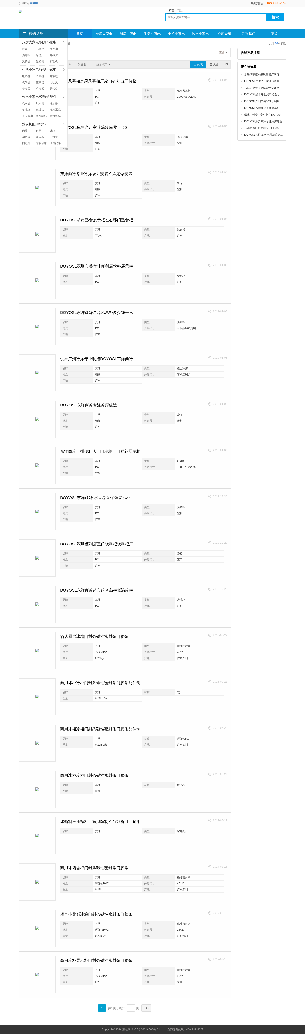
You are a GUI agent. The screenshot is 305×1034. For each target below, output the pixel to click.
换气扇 (54, 49)
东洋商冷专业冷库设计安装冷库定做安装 (96, 173)
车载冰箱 (41, 143)
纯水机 (40, 103)
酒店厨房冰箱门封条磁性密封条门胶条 (94, 636)
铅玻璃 (40, 137)
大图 (216, 64)
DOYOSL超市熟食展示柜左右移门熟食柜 (96, 220)
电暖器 (26, 76)
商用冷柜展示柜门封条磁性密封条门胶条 (96, 960)
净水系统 (55, 109)
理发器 (40, 88)
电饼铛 (40, 49)
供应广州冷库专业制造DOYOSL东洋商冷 (96, 359)
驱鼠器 (40, 82)
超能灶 (40, 55)
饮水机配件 (55, 116)
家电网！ (35, 3)
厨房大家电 (104, 34)
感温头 (40, 109)
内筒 (24, 130)
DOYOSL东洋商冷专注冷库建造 (88, 405)
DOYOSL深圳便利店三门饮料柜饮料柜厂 (96, 544)
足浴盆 (54, 88)
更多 (222, 52)
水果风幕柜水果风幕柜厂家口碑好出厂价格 (98, 81)
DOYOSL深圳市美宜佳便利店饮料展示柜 (96, 266)
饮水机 (26, 103)
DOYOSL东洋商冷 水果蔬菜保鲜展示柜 (95, 497)
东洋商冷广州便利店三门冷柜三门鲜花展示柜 (100, 451)
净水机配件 (41, 116)
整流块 (26, 109)
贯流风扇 (27, 116)
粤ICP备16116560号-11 (145, 1029)
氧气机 (26, 82)
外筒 (38, 130)
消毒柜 (26, 55)
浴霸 (24, 49)
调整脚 (26, 137)
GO (146, 1008)
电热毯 (54, 76)
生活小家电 (152, 34)
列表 (200, 64)
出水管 (54, 137)
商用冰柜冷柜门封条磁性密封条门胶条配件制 (100, 683)
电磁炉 (54, 55)
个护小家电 (176, 34)
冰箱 (52, 130)
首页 (79, 34)
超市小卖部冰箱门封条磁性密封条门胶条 (96, 914)
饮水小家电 (200, 34)
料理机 (54, 61)
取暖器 (40, 76)
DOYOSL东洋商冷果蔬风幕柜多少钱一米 (96, 312)
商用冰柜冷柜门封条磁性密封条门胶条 (94, 775)
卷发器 (26, 88)
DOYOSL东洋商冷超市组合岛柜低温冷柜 (96, 590)
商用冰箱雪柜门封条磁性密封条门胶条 (94, 868)
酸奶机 (40, 61)
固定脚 (26, 143)
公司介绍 (224, 34)
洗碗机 (26, 61)
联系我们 (248, 34)
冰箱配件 (55, 143)
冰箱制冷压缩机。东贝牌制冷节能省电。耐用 (100, 821)
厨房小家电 (128, 34)
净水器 (54, 103)
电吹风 (54, 82)
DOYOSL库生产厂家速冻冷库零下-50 (93, 127)
